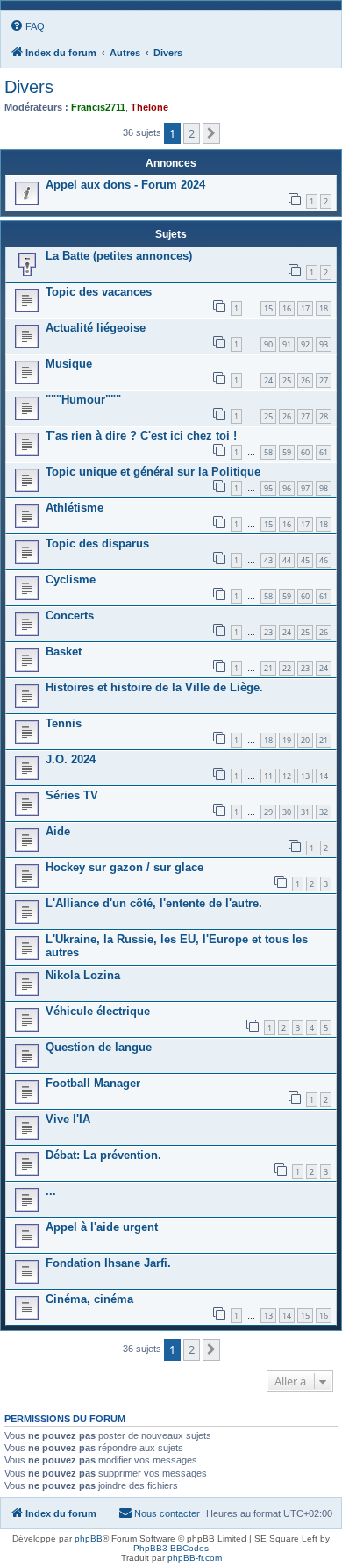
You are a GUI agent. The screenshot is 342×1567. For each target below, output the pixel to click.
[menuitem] (27, 26)
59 (286, 452)
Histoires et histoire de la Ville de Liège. (154, 687)
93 (323, 344)
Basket (64, 651)
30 (286, 812)
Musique (69, 363)
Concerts (70, 615)
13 (305, 776)
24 (268, 380)
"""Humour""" (83, 399)
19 (286, 740)
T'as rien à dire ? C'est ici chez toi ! (141, 435)
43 (268, 560)
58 (268, 452)
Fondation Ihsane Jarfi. (108, 1263)
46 (323, 560)
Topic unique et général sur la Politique (153, 471)
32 (323, 812)
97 (305, 488)
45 (305, 560)
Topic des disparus (97, 543)
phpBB (89, 1538)
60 (305, 452)
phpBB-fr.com (194, 1558)
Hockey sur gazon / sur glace (124, 867)
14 (323, 776)
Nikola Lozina (83, 975)
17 (305, 308)
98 (323, 488)
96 (286, 488)
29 (268, 812)
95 (268, 488)
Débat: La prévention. (103, 1155)
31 (305, 812)
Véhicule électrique (98, 1011)
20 (305, 740)
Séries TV (72, 795)
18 (323, 308)
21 (268, 668)
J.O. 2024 (71, 759)
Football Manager (93, 1083)
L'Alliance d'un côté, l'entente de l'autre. (154, 903)
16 (286, 308)
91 (286, 344)
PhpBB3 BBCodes (171, 1548)
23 (268, 632)
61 (323, 452)
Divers (28, 87)
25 (286, 380)
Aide (58, 831)
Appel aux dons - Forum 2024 (125, 184)
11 (268, 776)
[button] (211, 133)
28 (323, 416)
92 (305, 344)
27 (323, 380)
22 (286, 668)
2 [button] (192, 133)
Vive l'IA (68, 1119)
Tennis (64, 723)
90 (268, 344)
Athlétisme (74, 507)
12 (286, 776)
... (51, 1191)
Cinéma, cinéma (89, 1299)
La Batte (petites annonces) (119, 255)
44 (286, 560)
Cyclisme (71, 579)
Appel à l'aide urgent (102, 1227)
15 (268, 308)
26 (305, 380)
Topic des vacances (99, 291)
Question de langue (99, 1047)
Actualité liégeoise (96, 327)
